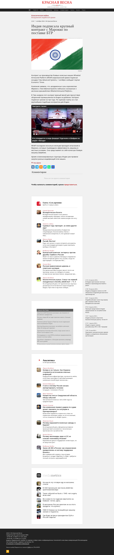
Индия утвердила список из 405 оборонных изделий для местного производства (96, 292)
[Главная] (57, 4)
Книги (78, 10)
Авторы (56, 10)
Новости (35, 10)
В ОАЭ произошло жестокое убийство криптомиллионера (58, 489)
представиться (70, 185)
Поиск (83, 10)
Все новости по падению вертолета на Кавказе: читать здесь (58, 500)
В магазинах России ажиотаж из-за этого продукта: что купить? (59, 505)
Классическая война (40, 15)
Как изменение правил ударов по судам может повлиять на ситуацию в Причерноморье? (59, 409)
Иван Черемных (48, 393)
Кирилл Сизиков (48, 405)
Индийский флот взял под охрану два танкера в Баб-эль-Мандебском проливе (96, 301)
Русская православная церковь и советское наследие (56, 267)
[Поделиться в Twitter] (45, 167)
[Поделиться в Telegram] (37, 167)
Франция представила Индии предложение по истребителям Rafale (95, 310)
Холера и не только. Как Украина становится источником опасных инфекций (56, 372)
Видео (42, 10)
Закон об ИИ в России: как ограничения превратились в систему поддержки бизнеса (59, 450)
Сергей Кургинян (48, 210)
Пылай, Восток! (49, 241)
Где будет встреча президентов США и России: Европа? (58, 516)
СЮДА (29, 547)
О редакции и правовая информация (17, 544)
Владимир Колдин (48, 251)
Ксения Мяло (47, 264)
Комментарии (64, 10)
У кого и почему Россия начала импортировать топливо (56, 387)
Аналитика (49, 10)
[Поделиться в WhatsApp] (49, 167)
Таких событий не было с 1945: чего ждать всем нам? (60, 494)
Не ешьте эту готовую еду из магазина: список (58, 483)
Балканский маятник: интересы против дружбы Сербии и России (59, 253)
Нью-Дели (37, 163)
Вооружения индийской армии (43, 17)
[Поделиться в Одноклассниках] (41, 167)
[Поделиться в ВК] (33, 167)
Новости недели (48, 224)
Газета (72, 10)
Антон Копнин (47, 434)
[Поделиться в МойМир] (53, 167)
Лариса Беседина (48, 278)
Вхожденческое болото (52, 212)
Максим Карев (47, 239)
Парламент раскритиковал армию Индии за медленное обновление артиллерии (96, 334)
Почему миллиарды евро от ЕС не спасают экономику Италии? (57, 437)
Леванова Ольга (48, 421)
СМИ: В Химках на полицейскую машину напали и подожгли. (59, 511)
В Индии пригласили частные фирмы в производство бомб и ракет (95, 283)
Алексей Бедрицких (49, 384)
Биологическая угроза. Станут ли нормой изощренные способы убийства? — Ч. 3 (60, 280)
